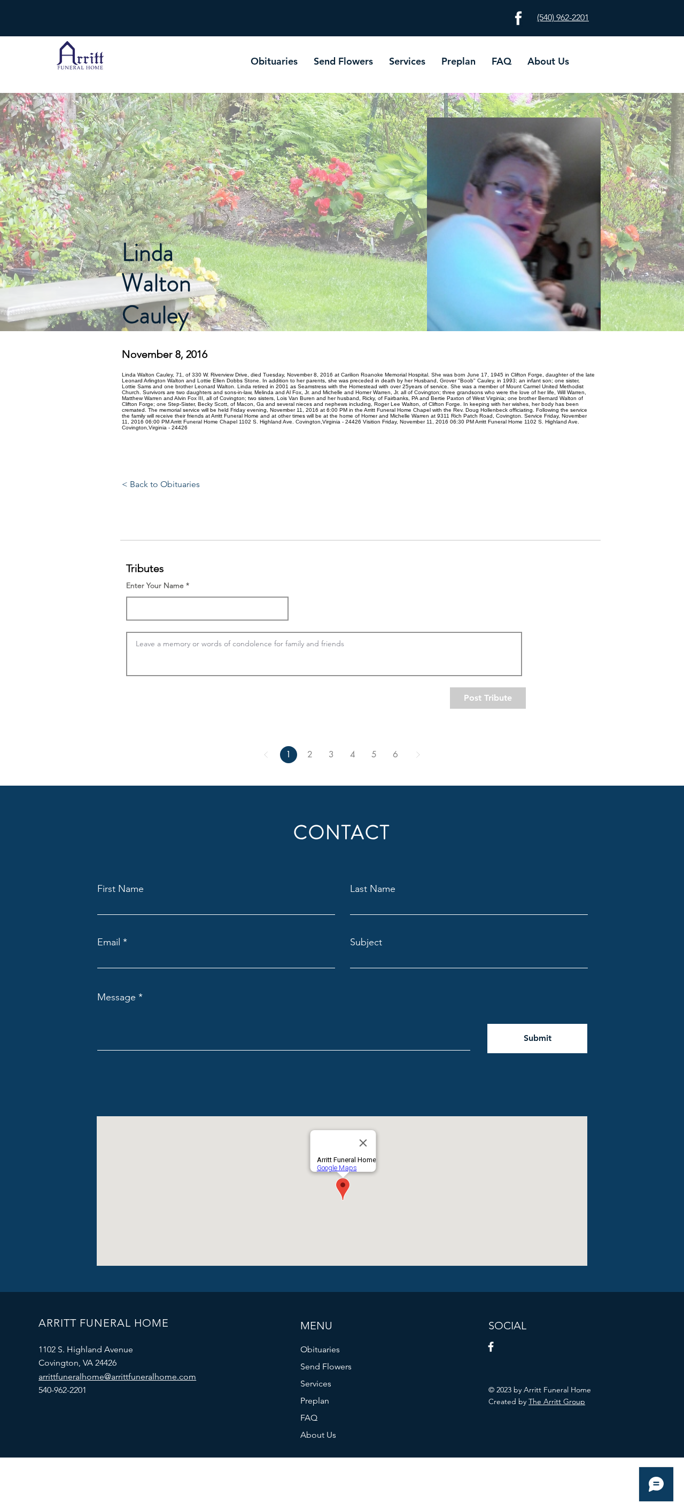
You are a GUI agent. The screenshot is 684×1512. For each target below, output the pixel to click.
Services (315, 1383)
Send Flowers (326, 1366)
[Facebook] (491, 1346)
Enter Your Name (155, 585)
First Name (120, 889)
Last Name (372, 889)
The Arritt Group (556, 1401)
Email (108, 942)
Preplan (314, 1401)
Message (116, 997)
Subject (366, 942)
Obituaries (320, 1349)
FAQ (308, 1418)
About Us (318, 1435)
